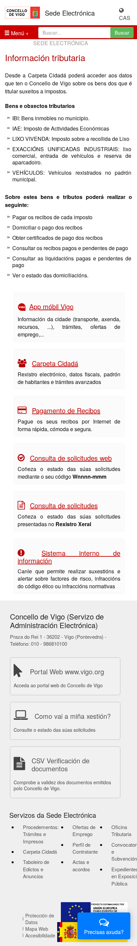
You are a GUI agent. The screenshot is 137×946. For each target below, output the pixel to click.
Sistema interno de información (69, 556)
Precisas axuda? (104, 932)
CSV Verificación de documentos (60, 764)
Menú (17, 33)
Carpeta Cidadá (55, 363)
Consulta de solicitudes (64, 505)
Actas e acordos (81, 865)
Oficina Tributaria (121, 830)
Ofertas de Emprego (83, 830)
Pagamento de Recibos (66, 410)
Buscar (122, 32)
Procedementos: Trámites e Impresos (41, 834)
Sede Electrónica (70, 13)
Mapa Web (36, 928)
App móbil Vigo (51, 306)
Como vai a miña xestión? (73, 716)
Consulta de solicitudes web (71, 458)
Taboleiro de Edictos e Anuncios (36, 869)
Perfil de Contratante (85, 848)
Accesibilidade (40, 935)
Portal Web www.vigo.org (67, 671)
